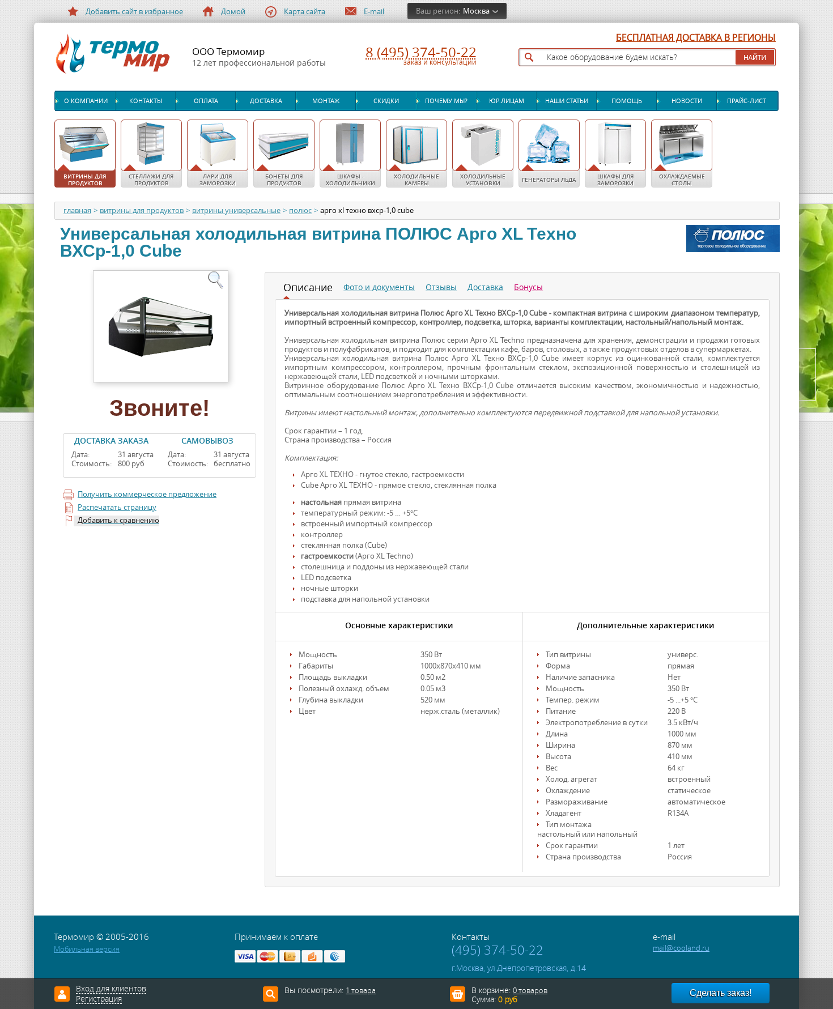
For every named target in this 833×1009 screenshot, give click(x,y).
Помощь (626, 101)
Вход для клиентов (111, 989)
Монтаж (325, 101)
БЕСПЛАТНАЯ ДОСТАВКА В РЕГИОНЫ (696, 38)
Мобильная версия (87, 949)
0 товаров (530, 990)
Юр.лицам (506, 101)
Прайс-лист (746, 101)
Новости (687, 101)
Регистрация (99, 999)
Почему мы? (446, 101)
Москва (476, 11)
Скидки (386, 101)
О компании (86, 101)
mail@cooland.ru (681, 948)
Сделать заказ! (720, 993)
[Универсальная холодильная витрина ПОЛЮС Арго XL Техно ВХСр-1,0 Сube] (159, 325)
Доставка (266, 101)
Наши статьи (566, 101)
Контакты (145, 101)
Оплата (206, 101)
